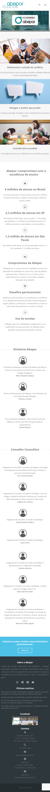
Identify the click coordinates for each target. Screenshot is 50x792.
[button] (39, 4)
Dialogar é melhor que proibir (25, 107)
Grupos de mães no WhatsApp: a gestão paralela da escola (24, 697)
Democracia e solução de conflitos (25, 67)
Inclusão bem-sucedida (25, 148)
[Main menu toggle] (45, 4)
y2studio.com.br (25, 788)
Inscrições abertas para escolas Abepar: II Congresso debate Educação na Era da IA (24, 707)
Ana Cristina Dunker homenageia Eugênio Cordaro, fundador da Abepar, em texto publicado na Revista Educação (25, 693)
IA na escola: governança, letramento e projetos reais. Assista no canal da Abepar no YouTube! (22, 701)
